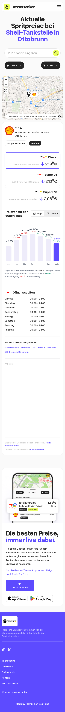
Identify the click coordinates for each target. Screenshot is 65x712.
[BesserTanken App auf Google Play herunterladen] (41, 598)
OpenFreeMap (13, 116)
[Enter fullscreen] (6, 90)
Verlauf (54, 213)
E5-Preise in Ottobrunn (44, 347)
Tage (39, 213)
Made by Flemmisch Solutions (32, 703)
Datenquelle (8, 672)
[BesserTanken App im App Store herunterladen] (16, 598)
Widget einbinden (16, 143)
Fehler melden (37, 449)
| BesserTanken (19, 692)
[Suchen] (56, 53)
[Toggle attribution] (59, 116)
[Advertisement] (32, 399)
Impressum (8, 660)
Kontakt (6, 677)
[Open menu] (59, 6)
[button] (38, 94)
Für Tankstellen (10, 683)
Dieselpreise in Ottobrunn (17, 347)
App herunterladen (20, 585)
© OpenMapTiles (27, 116)
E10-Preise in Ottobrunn (17, 351)
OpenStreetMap (50, 116)
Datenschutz (9, 666)
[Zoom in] (6, 79)
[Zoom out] (6, 84)
